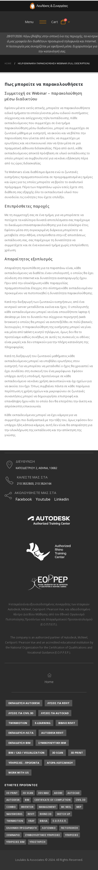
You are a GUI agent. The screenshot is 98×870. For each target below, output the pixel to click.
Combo (11, 807)
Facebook (23, 499)
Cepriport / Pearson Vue (48, 609)
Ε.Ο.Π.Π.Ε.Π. (59, 820)
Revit (31, 814)
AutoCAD (73, 793)
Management (47, 807)
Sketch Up (63, 814)
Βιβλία (43, 820)
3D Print (12, 793)
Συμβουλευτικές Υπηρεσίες (42, 835)
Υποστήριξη (37, 841)
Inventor (27, 807)
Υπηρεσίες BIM (15, 841)
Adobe (58, 793)
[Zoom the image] (49, 5)
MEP (78, 807)
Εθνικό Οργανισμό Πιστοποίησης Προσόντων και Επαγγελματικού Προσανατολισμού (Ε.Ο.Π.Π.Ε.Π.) (49, 619)
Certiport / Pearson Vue (20, 642)
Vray (31, 820)
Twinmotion (14, 820)
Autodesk (14, 609)
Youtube (43, 499)
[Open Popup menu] (42, 22)
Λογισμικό (49, 828)
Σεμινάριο (13, 835)
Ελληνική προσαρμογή (21, 828)
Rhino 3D (46, 814)
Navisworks (14, 814)
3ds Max (43, 793)
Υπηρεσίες (71, 835)
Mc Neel (66, 807)
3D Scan (28, 793)
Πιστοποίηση (69, 828)
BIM (27, 799)
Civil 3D (80, 799)
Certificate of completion (52, 799)
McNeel (26, 609)
